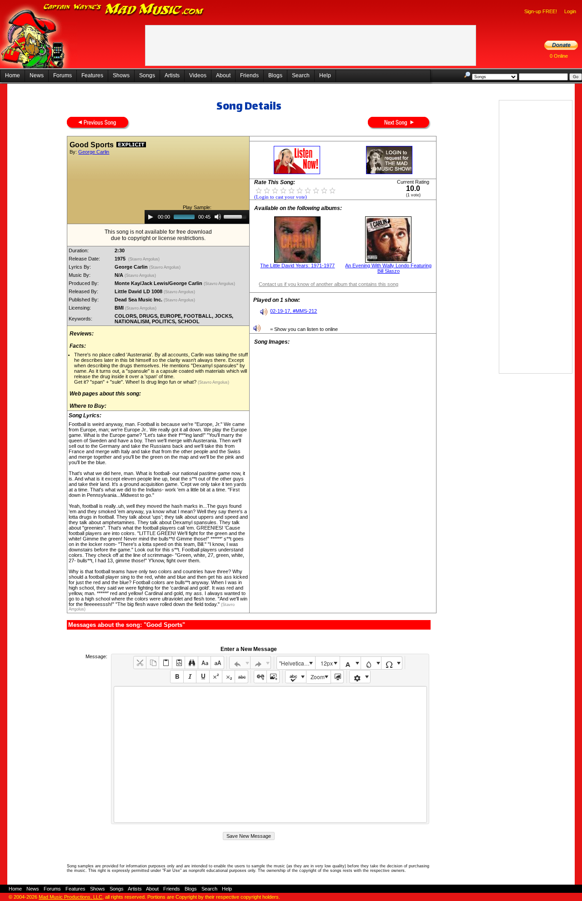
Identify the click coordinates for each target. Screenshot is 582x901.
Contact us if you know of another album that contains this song (328, 284)
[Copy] (152, 662)
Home (12, 75)
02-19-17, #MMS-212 (293, 311)
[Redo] (261, 662)
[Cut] (140, 662)
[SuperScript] (216, 677)
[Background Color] (371, 663)
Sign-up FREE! (540, 11)
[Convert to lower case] (204, 662)
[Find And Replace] (191, 662)
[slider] (236, 216)
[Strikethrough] (241, 677)
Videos (197, 75)
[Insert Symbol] (391, 663)
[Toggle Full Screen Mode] (337, 677)
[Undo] (240, 662)
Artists (172, 75)
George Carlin (93, 152)
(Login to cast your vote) (280, 197)
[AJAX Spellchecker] (296, 677)
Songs (147, 75)
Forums (62, 75)
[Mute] (217, 216)
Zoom (318, 677)
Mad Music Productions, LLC (70, 897)
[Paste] (165, 662)
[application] (197, 217)
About (223, 75)
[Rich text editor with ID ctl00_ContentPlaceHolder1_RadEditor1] (270, 754)
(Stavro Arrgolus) (144, 259)
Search (301, 75)
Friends (249, 75)
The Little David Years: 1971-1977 (297, 265)
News (37, 75)
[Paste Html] (178, 662)
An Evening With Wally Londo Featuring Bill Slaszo (388, 268)
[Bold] (177, 677)
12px (327, 663)
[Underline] (202, 677)
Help (325, 75)
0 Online (559, 56)
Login (570, 11)
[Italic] (190, 677)
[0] (259, 190)
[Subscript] (228, 677)
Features (92, 75)
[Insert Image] (273, 677)
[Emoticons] (360, 677)
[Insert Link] (260, 677)
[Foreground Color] (350, 663)
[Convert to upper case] (217, 662)
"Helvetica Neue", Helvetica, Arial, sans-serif (297, 663)
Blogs (275, 75)
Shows (121, 75)
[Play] (150, 216)
